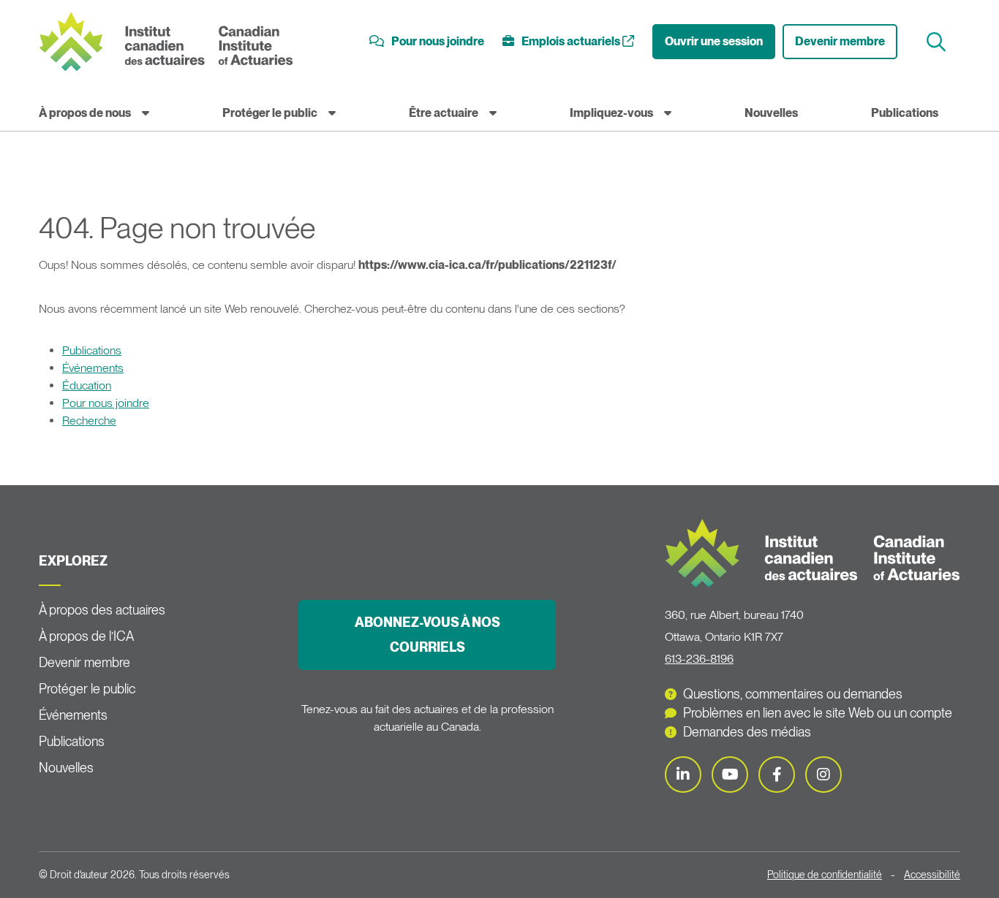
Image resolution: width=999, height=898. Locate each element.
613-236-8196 (699, 659)
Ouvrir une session (714, 41)
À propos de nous (85, 113)
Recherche (89, 420)
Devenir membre (840, 41)
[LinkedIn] (683, 774)
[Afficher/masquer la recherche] (938, 42)
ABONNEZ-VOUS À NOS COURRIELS (427, 634)
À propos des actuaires (102, 609)
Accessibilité (932, 874)
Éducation (86, 385)
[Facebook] (776, 774)
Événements (93, 368)
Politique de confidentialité (824, 874)
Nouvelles (771, 113)
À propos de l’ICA (86, 636)
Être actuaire (443, 113)
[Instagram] (823, 774)
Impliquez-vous (611, 113)
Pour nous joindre (105, 403)
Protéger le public (269, 113)
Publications (904, 113)
